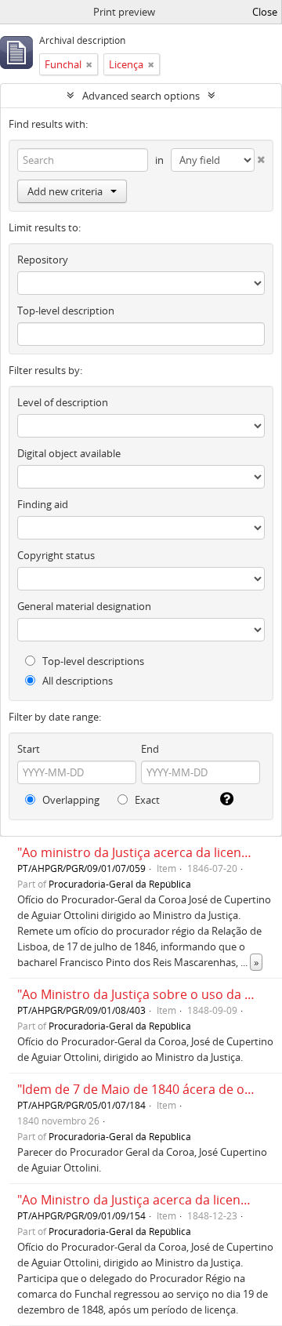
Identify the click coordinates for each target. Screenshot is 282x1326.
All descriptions (76, 681)
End (150, 749)
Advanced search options (141, 96)
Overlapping (69, 800)
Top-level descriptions (92, 661)
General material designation (84, 606)
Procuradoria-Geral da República (120, 883)
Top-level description (65, 310)
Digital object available (69, 453)
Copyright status (56, 555)
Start (28, 749)
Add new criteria (65, 191)
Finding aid (42, 504)
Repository (42, 259)
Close (264, 12)
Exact (146, 800)
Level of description (62, 402)
